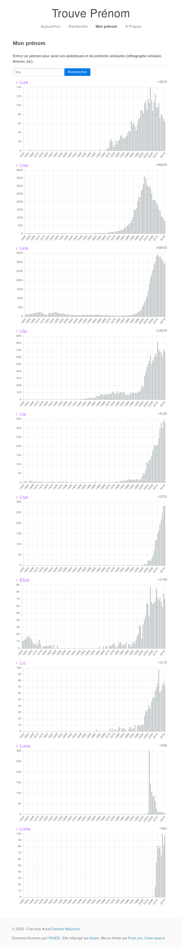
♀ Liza (21, 82)
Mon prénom (106, 26)
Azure (94, 938)
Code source (154, 938)
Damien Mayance (66, 929)
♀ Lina (21, 248)
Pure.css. (135, 938)
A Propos (133, 26)
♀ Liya (21, 497)
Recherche (78, 26)
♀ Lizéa (22, 828)
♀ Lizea (22, 745)
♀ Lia (20, 414)
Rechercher (77, 72)
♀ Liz (20, 663)
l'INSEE (53, 938)
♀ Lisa (21, 165)
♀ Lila (21, 331)
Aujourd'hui (51, 26)
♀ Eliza (22, 580)
